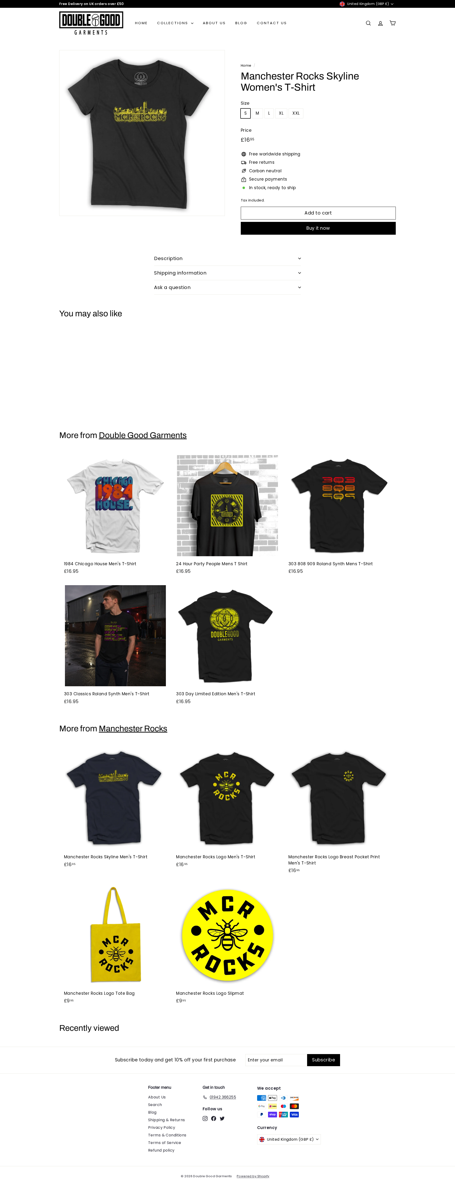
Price (246, 130)
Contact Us (272, 22)
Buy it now (318, 228)
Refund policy (161, 1150)
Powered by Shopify (253, 1176)
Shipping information (180, 273)
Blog (241, 22)
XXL (296, 113)
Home (141, 22)
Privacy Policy (161, 1127)
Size (245, 103)
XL (281, 113)
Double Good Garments (143, 435)
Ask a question (172, 287)
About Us (214, 22)
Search (155, 1104)
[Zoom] (142, 133)
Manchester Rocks (133, 728)
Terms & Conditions (167, 1135)
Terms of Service (164, 1142)
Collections (173, 22)
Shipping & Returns (166, 1120)
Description (168, 258)
